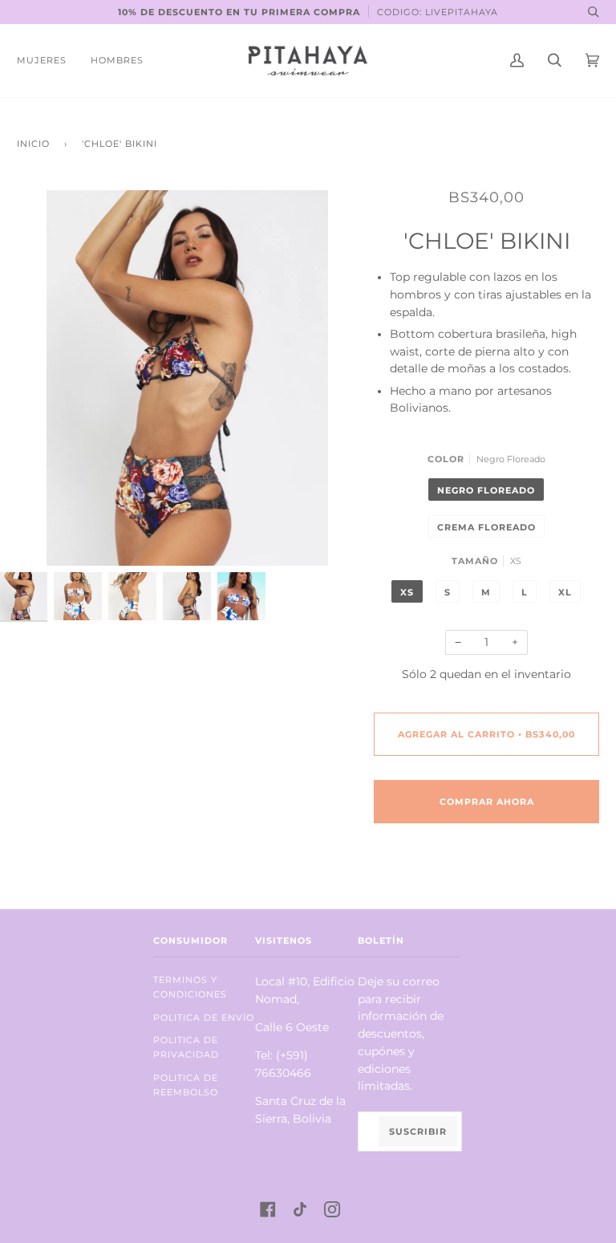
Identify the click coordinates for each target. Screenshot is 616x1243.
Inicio (33, 143)
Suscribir (418, 1131)
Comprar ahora (487, 801)
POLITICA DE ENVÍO (203, 1017)
